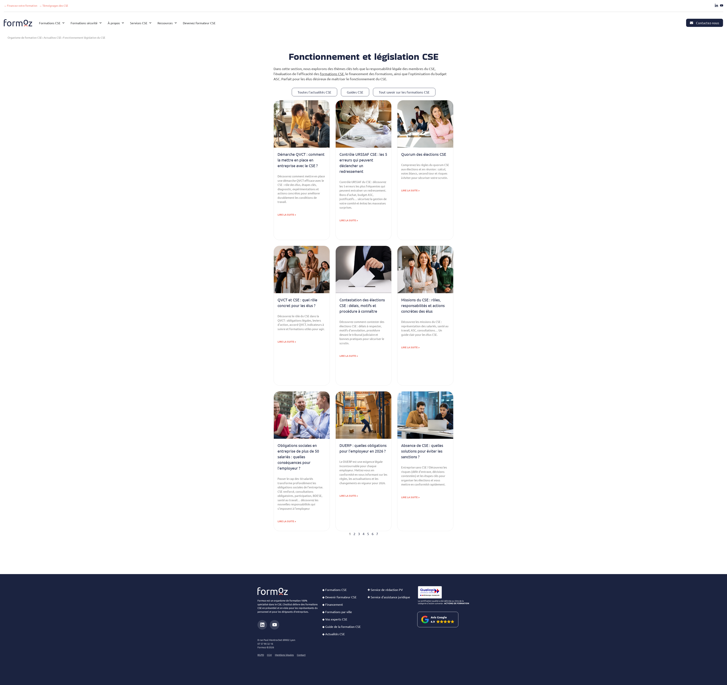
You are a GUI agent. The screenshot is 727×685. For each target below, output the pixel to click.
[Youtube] (274, 625)
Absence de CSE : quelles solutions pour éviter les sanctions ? (422, 451)
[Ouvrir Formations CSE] (63, 23)
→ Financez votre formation (20, 5)
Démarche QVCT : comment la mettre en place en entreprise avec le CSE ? (301, 160)
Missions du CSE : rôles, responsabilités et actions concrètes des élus (423, 305)
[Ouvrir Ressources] (176, 23)
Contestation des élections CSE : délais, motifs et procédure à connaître (362, 305)
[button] (437, 619)
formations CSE (332, 74)
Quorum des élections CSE (423, 154)
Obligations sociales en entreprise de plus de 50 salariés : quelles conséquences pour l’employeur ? (298, 456)
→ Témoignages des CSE (53, 5)
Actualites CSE (52, 37)
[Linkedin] (262, 625)
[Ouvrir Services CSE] (150, 23)
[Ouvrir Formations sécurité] (100, 23)
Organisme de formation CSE (25, 37)
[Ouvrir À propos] (123, 23)
